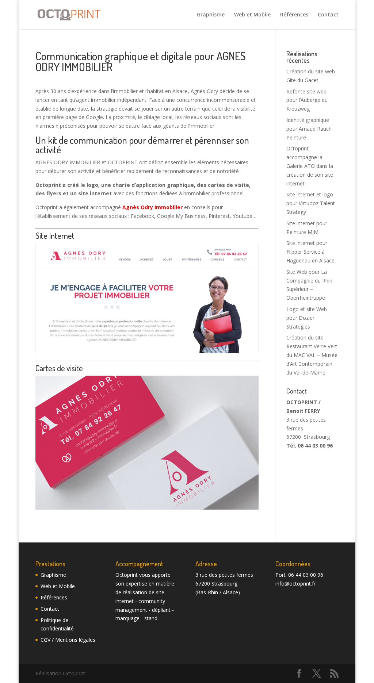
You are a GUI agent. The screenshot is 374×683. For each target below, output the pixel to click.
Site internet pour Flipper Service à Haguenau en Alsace (310, 251)
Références (294, 15)
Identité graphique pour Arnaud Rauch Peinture (309, 128)
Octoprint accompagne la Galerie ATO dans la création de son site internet (309, 166)
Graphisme (211, 15)
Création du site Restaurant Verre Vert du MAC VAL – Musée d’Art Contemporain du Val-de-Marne (311, 355)
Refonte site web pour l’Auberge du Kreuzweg (307, 100)
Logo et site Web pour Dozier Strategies (306, 318)
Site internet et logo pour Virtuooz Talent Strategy (310, 203)
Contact (328, 15)
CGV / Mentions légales (68, 639)
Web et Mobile (252, 15)
